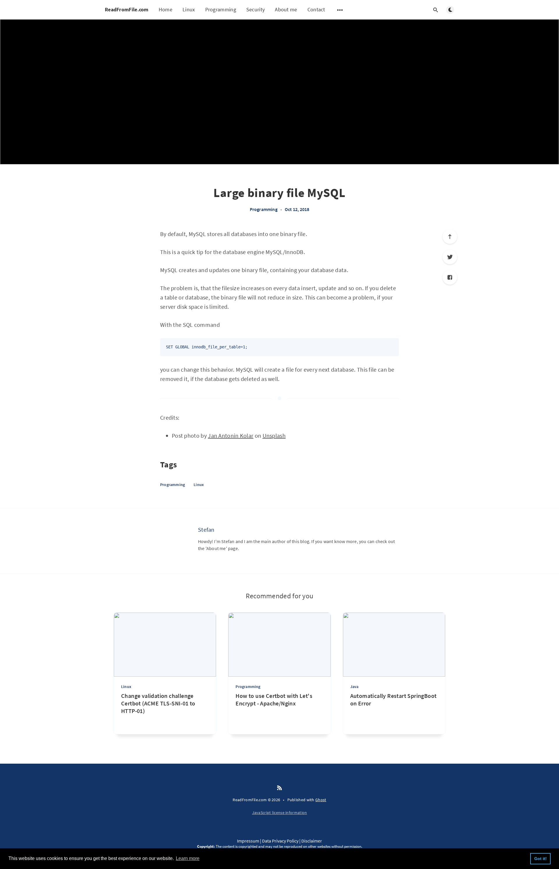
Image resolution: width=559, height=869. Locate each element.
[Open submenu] (340, 10)
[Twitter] (450, 257)
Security (255, 9)
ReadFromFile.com (126, 9)
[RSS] (279, 788)
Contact (316, 9)
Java (354, 686)
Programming (220, 9)
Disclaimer (311, 841)
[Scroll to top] (450, 236)
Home (165, 9)
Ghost (320, 799)
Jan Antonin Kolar (230, 435)
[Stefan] (174, 540)
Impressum (248, 841)
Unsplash (274, 435)
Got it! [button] (540, 858)
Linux (189, 9)
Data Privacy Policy (280, 841)
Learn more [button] (187, 858)
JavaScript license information (279, 812)
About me (286, 9)
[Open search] (435, 10)
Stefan (206, 529)
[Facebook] (450, 277)
